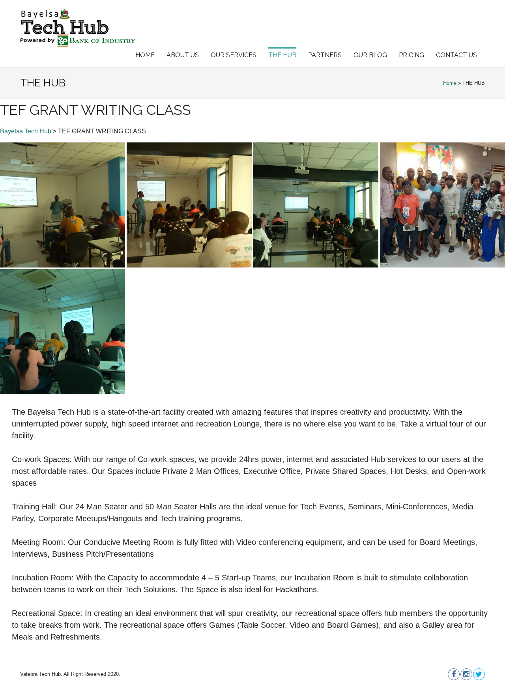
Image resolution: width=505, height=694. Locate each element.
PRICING (411, 55)
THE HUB (282, 55)
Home (449, 83)
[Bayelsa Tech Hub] (77, 27)
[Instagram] (466, 674)
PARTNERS (325, 55)
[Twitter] (478, 674)
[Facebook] (453, 674)
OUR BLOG (370, 55)
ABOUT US (182, 55)
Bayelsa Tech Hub (25, 131)
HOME (145, 55)
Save (17, 150)
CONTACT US (456, 55)
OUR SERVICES (233, 55)
